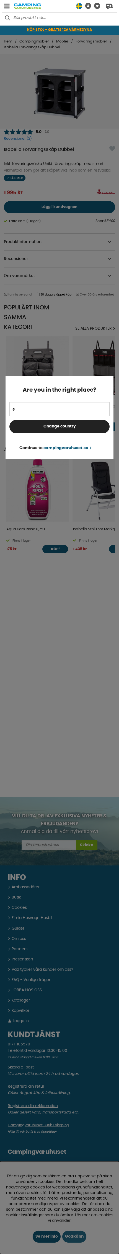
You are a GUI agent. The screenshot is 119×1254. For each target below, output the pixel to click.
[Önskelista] (95, 6)
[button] (86, 6)
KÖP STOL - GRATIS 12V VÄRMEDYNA (59, 30)
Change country (59, 426)
